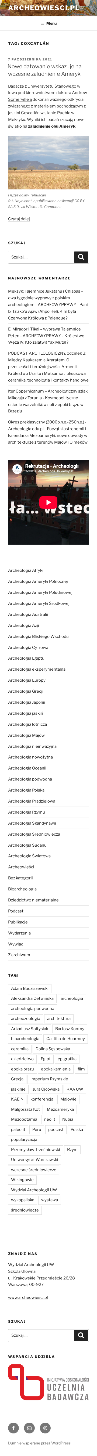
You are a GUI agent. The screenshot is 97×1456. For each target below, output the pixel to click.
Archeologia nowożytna (30, 757)
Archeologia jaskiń (25, 713)
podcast (56, 1129)
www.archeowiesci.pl (28, 1297)
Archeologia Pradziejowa (31, 801)
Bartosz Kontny (69, 1028)
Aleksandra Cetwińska (32, 998)
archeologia (72, 998)
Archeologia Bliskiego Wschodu (38, 636)
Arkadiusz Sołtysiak (29, 1028)
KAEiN (17, 1099)
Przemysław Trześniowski (35, 1149)
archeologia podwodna (32, 1008)
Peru (36, 1129)
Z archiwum (19, 954)
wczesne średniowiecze (33, 1169)
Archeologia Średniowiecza (34, 834)
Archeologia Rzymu (26, 812)
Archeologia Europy (27, 680)
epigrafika (67, 1058)
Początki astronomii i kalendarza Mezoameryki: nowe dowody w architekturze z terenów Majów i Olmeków (48, 435)
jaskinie (18, 1089)
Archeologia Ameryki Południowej (40, 592)
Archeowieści (21, 867)
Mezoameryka (60, 1109)
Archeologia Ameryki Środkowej (39, 603)
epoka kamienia (56, 1069)
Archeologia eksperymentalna (36, 669)
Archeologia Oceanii (27, 768)
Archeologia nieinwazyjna (32, 746)
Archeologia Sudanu (27, 845)
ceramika (20, 1049)
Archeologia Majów (26, 735)
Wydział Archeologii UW (34, 1190)
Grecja (17, 1079)
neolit (49, 1119)
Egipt (46, 1058)
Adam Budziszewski (29, 988)
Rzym (72, 1149)
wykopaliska (22, 1200)
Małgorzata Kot (25, 1109)
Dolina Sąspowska (53, 1049)
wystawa (49, 1200)
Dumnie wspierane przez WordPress (39, 1443)
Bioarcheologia (22, 889)
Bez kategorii (20, 878)
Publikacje (18, 922)
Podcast (15, 911)
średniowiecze (25, 1210)
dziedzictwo (22, 1058)
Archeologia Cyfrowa (28, 647)
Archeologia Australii (28, 614)
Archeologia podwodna (30, 779)
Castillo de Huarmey (65, 1038)
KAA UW (75, 1089)
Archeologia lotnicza (27, 724)
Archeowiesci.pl (44, 8)
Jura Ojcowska (46, 1089)
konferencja (41, 1099)
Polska (77, 1129)
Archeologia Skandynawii (32, 823)
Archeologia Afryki (25, 570)
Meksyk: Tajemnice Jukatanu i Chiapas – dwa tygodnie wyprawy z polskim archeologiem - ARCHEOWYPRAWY (45, 298)
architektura (59, 1018)
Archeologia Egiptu (26, 658)
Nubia (67, 1119)
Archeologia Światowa (29, 856)
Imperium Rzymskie (49, 1079)
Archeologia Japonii (26, 702)
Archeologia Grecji (25, 691)
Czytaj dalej (19, 219)
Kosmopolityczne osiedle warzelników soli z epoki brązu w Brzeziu (46, 405)
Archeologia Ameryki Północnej (38, 581)
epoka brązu (22, 1069)
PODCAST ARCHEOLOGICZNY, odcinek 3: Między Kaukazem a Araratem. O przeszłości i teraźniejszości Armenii (47, 360)
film (81, 1069)
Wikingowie (22, 1179)
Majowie (68, 1099)
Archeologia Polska (26, 790)
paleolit (18, 1129)
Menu (51, 23)
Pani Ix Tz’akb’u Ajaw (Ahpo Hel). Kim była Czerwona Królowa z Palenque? (48, 311)
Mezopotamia (24, 1119)
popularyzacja (24, 1139)
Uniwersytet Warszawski (34, 1159)
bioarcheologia (25, 1038)
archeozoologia (25, 1018)
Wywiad (15, 944)
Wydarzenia (19, 933)
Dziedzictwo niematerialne (33, 900)
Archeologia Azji (23, 625)
